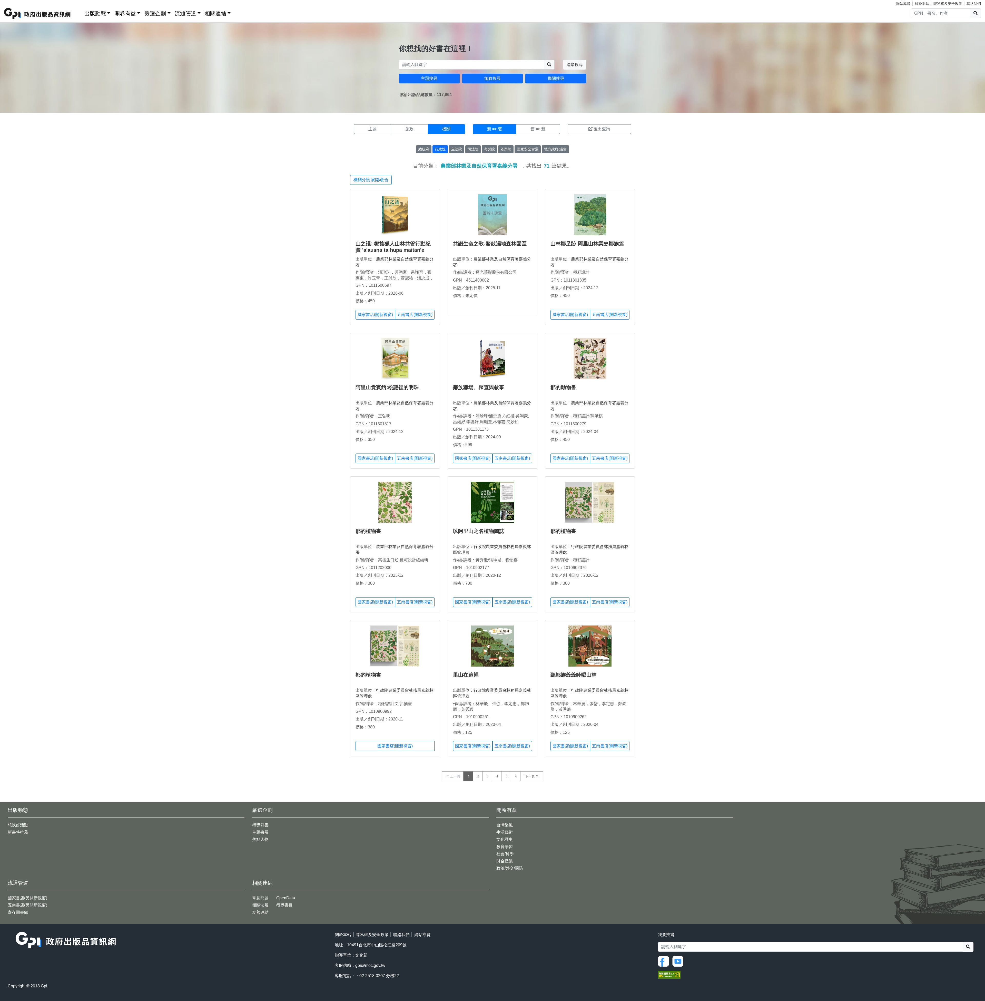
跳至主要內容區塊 (14, 3)
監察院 (505, 149)
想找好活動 (18, 825)
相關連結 (215, 13)
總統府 (423, 149)
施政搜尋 (492, 78)
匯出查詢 (602, 129)
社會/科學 (505, 854)
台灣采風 (504, 825)
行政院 (440, 149)
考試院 (489, 149)
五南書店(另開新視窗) (27, 905)
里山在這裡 (466, 675)
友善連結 (260, 912)
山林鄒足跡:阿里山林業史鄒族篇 (587, 243)
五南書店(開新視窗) (414, 314)
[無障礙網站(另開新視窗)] (669, 974)
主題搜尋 (429, 78)
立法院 (456, 149)
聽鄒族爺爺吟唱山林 (573, 675)
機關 (446, 129)
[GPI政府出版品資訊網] (37, 13)
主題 (372, 129)
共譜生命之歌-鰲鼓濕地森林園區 (490, 243)
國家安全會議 (527, 149)
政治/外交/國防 (509, 868)
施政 (409, 129)
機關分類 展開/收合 (370, 180)
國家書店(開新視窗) (375, 314)
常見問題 (260, 898)
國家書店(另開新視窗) (27, 898)
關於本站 (922, 4)
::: (78, 12)
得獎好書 (260, 825)
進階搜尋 (574, 64)
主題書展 (260, 832)
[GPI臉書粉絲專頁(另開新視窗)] (664, 961)
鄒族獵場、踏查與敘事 (478, 387)
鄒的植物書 (368, 531)
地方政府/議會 (555, 149)
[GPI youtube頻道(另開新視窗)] (679, 961)
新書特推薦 (18, 832)
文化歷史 (504, 839)
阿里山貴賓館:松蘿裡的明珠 (387, 387)
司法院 (473, 149)
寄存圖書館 (18, 912)
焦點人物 (260, 839)
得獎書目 (284, 905)
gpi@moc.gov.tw (370, 965)
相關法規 (260, 905)
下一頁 (530, 776)
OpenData (285, 898)
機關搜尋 (556, 78)
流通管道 (185, 13)
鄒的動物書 (563, 387)
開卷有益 (125, 13)
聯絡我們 (974, 4)
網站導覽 (903, 4)
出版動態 (95, 13)
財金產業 (504, 861)
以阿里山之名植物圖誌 (478, 531)
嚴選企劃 (155, 13)
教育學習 (504, 846)
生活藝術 (504, 832)
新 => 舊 (494, 129)
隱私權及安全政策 (947, 4)
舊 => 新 (537, 129)
